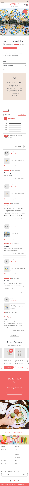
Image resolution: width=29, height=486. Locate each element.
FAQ (16, 449)
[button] (19, 44)
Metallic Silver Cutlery (19, 361)
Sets (16, 463)
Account (3, 460)
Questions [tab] (14, 110)
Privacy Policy (12, 484)
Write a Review (22, 114)
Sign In (3, 466)
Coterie (3, 446)
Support (17, 446)
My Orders (3, 463)
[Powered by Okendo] (6, 115)
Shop (16, 460)
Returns (17, 454)
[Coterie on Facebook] (11, 481)
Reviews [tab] (6, 110)
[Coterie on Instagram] (18, 481)
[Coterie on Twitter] (15, 481)
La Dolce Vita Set (14, 233)
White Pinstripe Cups (8, 361)
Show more (13, 335)
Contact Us (17, 457)
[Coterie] (14, 5)
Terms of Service (20, 484)
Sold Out (10, 48)
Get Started (14, 393)
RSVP (24, 474)
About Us (3, 449)
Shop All (17, 466)
